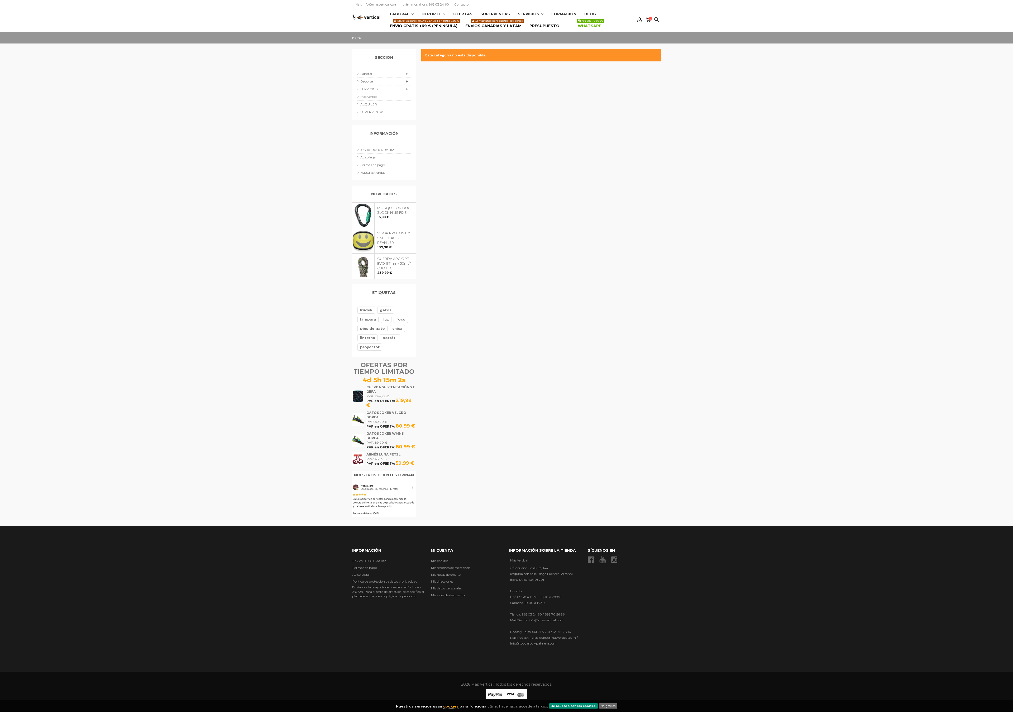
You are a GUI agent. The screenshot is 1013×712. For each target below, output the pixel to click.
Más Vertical (369, 97)
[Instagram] (614, 560)
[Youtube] (602, 560)
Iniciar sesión (639, 20)
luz (386, 319)
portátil (390, 338)
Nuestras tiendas (372, 173)
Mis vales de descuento (448, 595)
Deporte (366, 81)
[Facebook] (591, 560)
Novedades (384, 194)
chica (397, 328)
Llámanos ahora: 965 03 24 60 (426, 4)
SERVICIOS (369, 89)
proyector (370, 347)
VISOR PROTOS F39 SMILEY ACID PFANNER (394, 238)
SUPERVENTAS (372, 112)
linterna (367, 338)
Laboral (366, 74)
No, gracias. (608, 706)
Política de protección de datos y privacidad (384, 581)
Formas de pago (372, 165)
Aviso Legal (361, 575)
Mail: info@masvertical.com (376, 4)
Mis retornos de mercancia (451, 568)
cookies (450, 706)
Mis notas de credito (446, 575)
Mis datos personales (446, 588)
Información (384, 133)
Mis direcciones (442, 581)
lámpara (368, 319)
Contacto (461, 4)
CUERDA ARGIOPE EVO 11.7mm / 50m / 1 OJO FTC (394, 263)
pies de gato (372, 328)
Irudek (366, 310)
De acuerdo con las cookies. (573, 706)
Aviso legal (368, 157)
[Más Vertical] (366, 17)
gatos (385, 310)
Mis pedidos (439, 561)
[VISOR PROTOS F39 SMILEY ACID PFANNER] (363, 240)
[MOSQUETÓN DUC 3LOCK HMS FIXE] (363, 215)
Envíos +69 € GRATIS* (377, 150)
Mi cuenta (442, 550)
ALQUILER (368, 104)
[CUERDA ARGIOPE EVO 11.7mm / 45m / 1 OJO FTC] (363, 266)
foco (400, 319)
